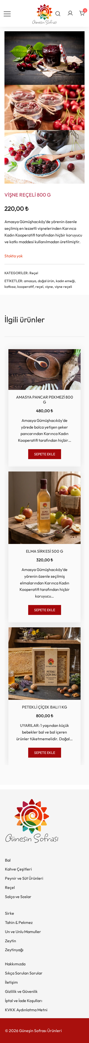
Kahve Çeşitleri (18, 869)
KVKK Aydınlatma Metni (26, 1009)
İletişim (11, 982)
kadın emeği (65, 281)
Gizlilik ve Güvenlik (21, 991)
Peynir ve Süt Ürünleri (24, 878)
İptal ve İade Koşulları (23, 1000)
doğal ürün (46, 281)
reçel (39, 286)
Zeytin (10, 940)
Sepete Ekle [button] (44, 454)
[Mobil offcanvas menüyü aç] (7, 13)
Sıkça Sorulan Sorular (24, 973)
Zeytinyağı (14, 949)
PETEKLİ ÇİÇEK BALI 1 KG (44, 707)
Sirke (9, 913)
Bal (8, 860)
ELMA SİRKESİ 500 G (44, 551)
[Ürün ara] (58, 13)
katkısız (10, 286)
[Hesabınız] (70, 13)
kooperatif (25, 286)
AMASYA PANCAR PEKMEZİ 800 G (44, 399)
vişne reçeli (63, 286)
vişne (49, 286)
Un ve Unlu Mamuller (23, 931)
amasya (30, 281)
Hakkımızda (15, 963)
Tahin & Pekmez (19, 922)
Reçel (33, 273)
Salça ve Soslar (18, 896)
